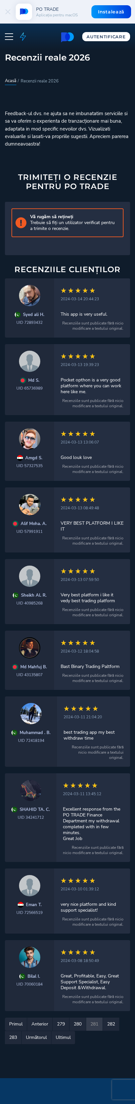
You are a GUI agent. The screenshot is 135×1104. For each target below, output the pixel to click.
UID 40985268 (29, 603)
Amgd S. (33, 458)
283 (13, 1037)
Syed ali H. (33, 315)
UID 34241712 (31, 817)
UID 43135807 (29, 674)
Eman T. (34, 905)
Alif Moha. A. (34, 524)
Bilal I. (34, 976)
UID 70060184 (29, 984)
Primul (16, 1024)
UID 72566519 (29, 912)
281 (94, 1024)
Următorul (36, 1037)
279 (61, 1024)
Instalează (111, 12)
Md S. (33, 380)
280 (78, 1024)
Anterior (39, 1024)
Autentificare (106, 36)
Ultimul (63, 1037)
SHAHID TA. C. (35, 810)
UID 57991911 (29, 531)
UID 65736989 (29, 388)
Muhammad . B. (35, 733)
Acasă (10, 81)
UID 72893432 (29, 322)
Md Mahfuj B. (33, 667)
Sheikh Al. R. (34, 595)
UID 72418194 (31, 740)
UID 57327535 (29, 465)
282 (111, 1024)
